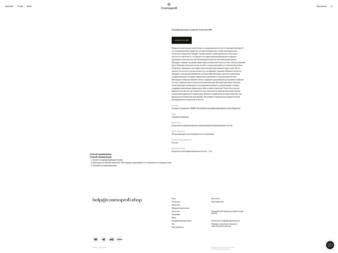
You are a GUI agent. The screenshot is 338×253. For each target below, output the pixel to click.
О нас (20, 6)
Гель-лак (176, 211)
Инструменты (178, 227)
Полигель (176, 202)
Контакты (322, 6)
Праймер (176, 214)
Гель (174, 199)
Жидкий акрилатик (180, 208)
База (174, 218)
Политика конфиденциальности (225, 221)
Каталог (9, 6)
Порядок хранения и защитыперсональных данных (224, 225)
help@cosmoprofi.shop (117, 200)
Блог (29, 6)
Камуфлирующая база (181, 221)
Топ (173, 224)
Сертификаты (217, 202)
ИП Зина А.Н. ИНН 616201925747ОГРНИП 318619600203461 (223, 248)
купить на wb (182, 40)
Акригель (176, 205)
